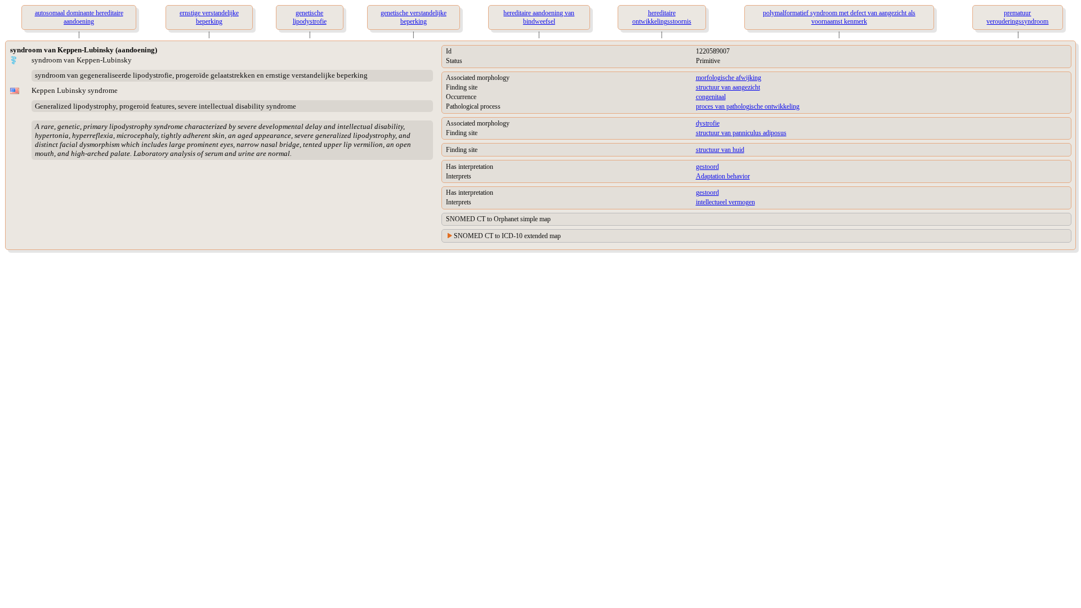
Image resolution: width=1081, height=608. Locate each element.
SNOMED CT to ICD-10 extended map (507, 236)
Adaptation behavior (723, 176)
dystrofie (708, 123)
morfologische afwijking (728, 78)
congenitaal (711, 97)
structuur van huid (720, 150)
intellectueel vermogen (725, 202)
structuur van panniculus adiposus (741, 133)
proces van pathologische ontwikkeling (747, 106)
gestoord (707, 167)
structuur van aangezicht (728, 87)
